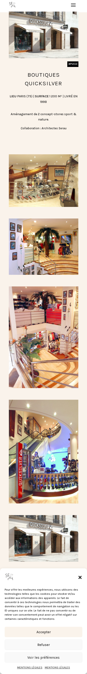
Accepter (43, 632)
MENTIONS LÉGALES (29, 667)
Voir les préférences (43, 657)
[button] (80, 577)
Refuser (43, 645)
